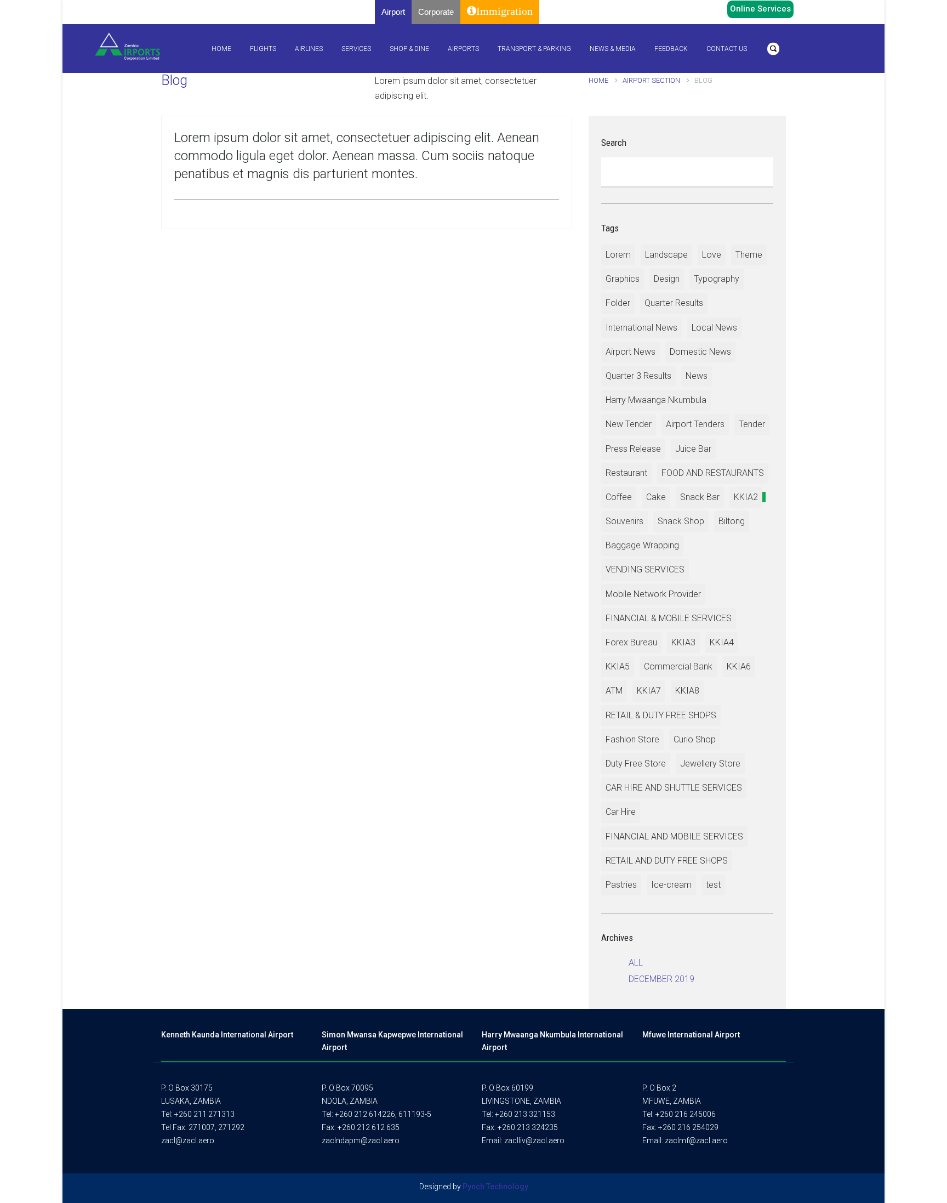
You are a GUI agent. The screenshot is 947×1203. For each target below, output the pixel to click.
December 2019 (661, 979)
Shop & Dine (409, 49)
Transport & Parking (534, 49)
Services (356, 49)
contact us (726, 49)
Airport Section (652, 80)
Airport (393, 11)
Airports (463, 49)
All (636, 962)
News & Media (613, 49)
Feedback (671, 49)
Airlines (309, 49)
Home (221, 49)
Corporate (436, 11)
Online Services (760, 9)
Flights (263, 49)
